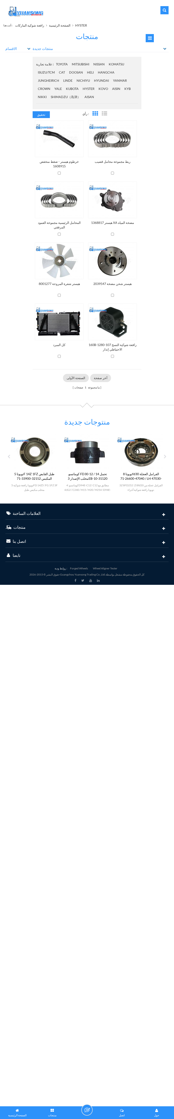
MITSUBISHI (80, 64)
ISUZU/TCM (46, 72)
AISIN (116, 89)
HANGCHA (106, 72)
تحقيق (41, 114)
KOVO (103, 89)
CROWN (44, 89)
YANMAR (120, 80)
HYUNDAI (101, 80)
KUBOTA (72, 89)
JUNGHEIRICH (48, 80)
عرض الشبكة (95, 114)
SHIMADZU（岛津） (65, 97)
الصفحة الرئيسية (59, 25)
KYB (127, 89)
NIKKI (42, 97)
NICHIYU (83, 80)
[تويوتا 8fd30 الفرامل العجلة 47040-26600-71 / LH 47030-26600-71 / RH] (124, 452)
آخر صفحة (100, 378)
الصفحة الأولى (76, 378)
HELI (90, 72)
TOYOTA (62, 64)
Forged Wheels (79, 568)
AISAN (89, 97)
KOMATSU (116, 64)
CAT (62, 72)
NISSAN (99, 64)
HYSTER (81, 25)
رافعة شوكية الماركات (29, 25)
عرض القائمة (104, 114)
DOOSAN (76, 72)
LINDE (67, 80)
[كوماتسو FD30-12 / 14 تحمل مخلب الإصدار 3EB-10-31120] (71, 452)
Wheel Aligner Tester (105, 568)
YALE (58, 89)
